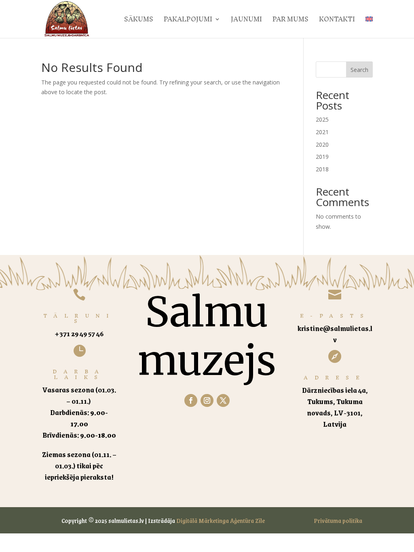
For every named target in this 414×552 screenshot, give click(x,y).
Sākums (138, 21)
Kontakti (337, 21)
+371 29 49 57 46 (79, 333)
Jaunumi (246, 21)
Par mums (290, 21)
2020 (322, 144)
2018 (322, 169)
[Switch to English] (369, 27)
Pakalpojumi (188, 21)
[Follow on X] (223, 400)
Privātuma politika (338, 520)
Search (359, 70)
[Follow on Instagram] (207, 400)
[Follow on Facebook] (190, 400)
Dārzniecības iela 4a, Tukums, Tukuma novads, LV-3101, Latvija (335, 407)
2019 (322, 156)
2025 (322, 119)
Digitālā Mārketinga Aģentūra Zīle (220, 520)
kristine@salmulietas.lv (335, 334)
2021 (322, 132)
